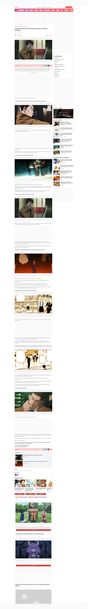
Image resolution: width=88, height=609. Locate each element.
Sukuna (19, 281)
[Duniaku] (17, 7)
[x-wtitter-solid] (48, 65)
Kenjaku (44, 245)
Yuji (25, 339)
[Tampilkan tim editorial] (51, 474)
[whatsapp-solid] (44, 65)
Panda (35, 283)
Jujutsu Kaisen (36, 68)
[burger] (72, 7)
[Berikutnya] (52, 483)
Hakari (27, 376)
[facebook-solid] (46, 65)
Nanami (33, 224)
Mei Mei (40, 337)
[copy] (50, 65)
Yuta (31, 376)
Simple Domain (27, 190)
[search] (64, 7)
